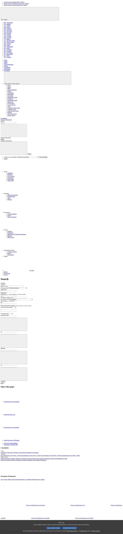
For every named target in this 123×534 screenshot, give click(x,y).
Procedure (13, 294)
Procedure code (5, 299)
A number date (5, 313)
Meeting (3, 348)
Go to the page (43, 157)
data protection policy (72, 531)
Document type (5, 288)
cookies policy (83, 531)
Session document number (16, 305)
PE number (8, 301)
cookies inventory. (95, 531)
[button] (63, 166)
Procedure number (5, 297)
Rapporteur (4, 289)
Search (2, 121)
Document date (5, 315)
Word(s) (3, 283)
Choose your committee (10, 157)
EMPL (2, 139)
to (1, 331)
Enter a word (4, 286)
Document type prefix (6, 307)
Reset (2, 383)
